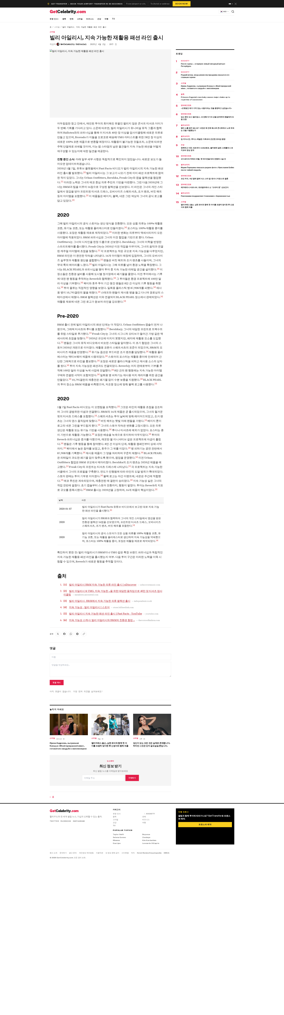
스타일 (80, 19)
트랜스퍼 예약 (205, 824)
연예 (72, 19)
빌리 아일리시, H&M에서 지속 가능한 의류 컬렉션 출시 (99, 601)
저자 (133, 853)
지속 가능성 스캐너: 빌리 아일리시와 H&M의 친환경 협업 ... (102, 620)
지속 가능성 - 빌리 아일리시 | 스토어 (89, 607)
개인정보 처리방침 (86, 853)
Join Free (183, 3)
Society (149, 814)
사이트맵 (125, 853)
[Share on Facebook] (64, 634)
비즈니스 (90, 19)
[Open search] (232, 11)
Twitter (54, 821)
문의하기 (63, 853)
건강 (99, 19)
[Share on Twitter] (57, 634)
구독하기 (132, 778)
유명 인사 (54, 19)
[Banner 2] (231, 3)
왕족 (64, 19)
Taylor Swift (118, 834)
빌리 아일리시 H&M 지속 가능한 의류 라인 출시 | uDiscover (103, 584)
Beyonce (146, 834)
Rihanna (116, 840)
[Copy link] (84, 634)
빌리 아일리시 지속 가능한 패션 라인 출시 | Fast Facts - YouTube (105, 613)
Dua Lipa (116, 843)
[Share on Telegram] (77, 634)
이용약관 (99, 853)
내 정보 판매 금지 (112, 853)
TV (113, 19)
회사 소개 (53, 853)
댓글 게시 (57, 682)
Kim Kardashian (149, 840)
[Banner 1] (229, 3)
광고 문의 (73, 853)
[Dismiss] (236, 4)
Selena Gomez (119, 837)
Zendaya (146, 837)
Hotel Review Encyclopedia (149, 853)
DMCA (166, 853)
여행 (106, 19)
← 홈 (52, 797)
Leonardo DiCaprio (150, 843)
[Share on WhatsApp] (71, 634)
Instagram (79, 821)
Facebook (65, 821)
